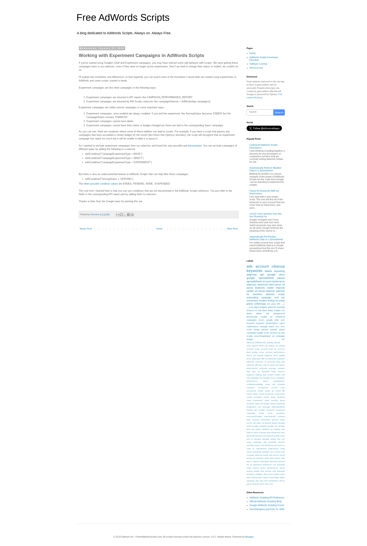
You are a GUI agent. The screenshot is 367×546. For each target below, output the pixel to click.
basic (273, 371)
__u (248, 307)
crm (283, 310)
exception (280, 413)
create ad (269, 391)
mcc (277, 326)
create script (269, 397)
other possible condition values (101, 183)
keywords (254, 271)
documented (194, 145)
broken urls (280, 375)
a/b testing (270, 346)
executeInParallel (254, 416)
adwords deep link (276, 362)
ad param (260, 291)
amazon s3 (252, 310)
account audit (253, 349)
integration (275, 432)
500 (283, 339)
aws (248, 371)
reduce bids (279, 458)
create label (279, 394)
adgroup (252, 274)
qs (254, 458)
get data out (258, 423)
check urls (270, 384)
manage (257, 439)
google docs (276, 274)
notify (282, 449)
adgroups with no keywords (264, 359)
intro (283, 432)
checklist (281, 384)
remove (273, 333)
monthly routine (253, 445)
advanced (262, 284)
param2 (273, 329)
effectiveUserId (278, 407)
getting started (271, 423)
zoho (262, 484)
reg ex (249, 461)
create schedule (254, 397)
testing (254, 477)
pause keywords (256, 287)
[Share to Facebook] (129, 214)
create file (280, 391)
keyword (251, 323)
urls (261, 481)
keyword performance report (270, 323)
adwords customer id (256, 362)
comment (251, 388)
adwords (270, 291)
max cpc (281, 439)
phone (276, 455)
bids (264, 375)
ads (250, 266)
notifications (273, 449)
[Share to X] (125, 214)
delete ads (262, 313)
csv (276, 300)
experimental (269, 416)
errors (261, 320)
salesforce (257, 465)
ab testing (280, 346)
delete (249, 313)
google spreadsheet (260, 277)
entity (261, 413)
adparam (281, 359)
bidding (258, 375)
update (250, 291)
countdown (251, 391)
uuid (265, 481)
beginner (250, 375)
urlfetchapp (260, 304)
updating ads (253, 481)
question (260, 458)
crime (249, 400)
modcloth (272, 442)
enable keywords (266, 410)
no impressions (260, 449)
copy (283, 388)
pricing (249, 458)
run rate (281, 333)
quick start (269, 458)
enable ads (252, 410)
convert (274, 388)
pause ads (268, 455)
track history (263, 477)
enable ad (266, 317)
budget (277, 310)
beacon (281, 371)
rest (283, 461)
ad (252, 307)
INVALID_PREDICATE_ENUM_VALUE (263, 343)
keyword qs (260, 436)
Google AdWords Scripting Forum (266, 505)
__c (283, 304)
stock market (274, 474)
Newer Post (86, 228)
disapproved (279, 313)
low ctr (250, 439)
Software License (258, 64)
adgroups (252, 284)
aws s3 (256, 371)
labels (268, 271)
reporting (279, 271)
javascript (251, 436)
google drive (272, 320)
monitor (281, 442)
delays (267, 404)
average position (277, 368)
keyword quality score (275, 436)
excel (270, 413)
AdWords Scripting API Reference (266, 497)
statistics (259, 474)
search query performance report (269, 468)
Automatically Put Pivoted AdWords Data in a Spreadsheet (266, 238)
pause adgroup (255, 455)
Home (159, 228)
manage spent (267, 326)
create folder (252, 394)
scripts (250, 336)
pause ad (280, 284)
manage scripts (269, 439)
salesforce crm (269, 465)
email (282, 300)
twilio (277, 477)
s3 (251, 465)
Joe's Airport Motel (255, 346)
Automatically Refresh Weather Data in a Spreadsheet (265, 169)
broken (271, 375)
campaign (266, 297)
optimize (265, 452)
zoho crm (269, 484)
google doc (273, 426)
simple (257, 471)
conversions (263, 388)
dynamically (252, 317)
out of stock (275, 452)
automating (252, 297)
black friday (267, 310)
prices (282, 455)
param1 (264, 329)
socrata (268, 471)
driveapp (266, 407)
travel (271, 477)
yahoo (282, 481)
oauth (249, 452)
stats (266, 474)
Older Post (232, 228)
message (257, 442)
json (283, 320)
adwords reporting (276, 307)
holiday (277, 429)
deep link (259, 404)
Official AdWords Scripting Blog (265, 501)
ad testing (258, 355)
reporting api (275, 461)
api (262, 274)
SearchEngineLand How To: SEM (266, 509)
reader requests (276, 287)
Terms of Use (256, 68)
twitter (282, 477)
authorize (263, 368)
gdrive (250, 304)
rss (248, 465)
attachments (252, 368)
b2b (259, 310)
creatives (281, 397)
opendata (257, 452)
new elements (267, 445)
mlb (264, 442)
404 (278, 304)
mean (249, 442)
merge (257, 329)
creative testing (266, 300)
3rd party (271, 304)
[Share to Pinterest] (132, 214)
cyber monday (271, 400)
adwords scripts (275, 294)
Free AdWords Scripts (123, 17)
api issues (280, 365)
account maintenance (273, 281)
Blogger (249, 536)
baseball (265, 371)
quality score (263, 333)
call (248, 378)
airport (272, 365)
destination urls (254, 407)
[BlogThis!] (121, 214)
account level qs (269, 349)
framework (265, 420)
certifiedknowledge (255, 384)
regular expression (261, 461)
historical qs (267, 429)
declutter (250, 404)
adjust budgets (260, 307)
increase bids (264, 432)
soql (274, 471)
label (271, 284)
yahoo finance (253, 484)
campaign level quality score (262, 378)
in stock (255, 432)
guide (258, 429)
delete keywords (277, 404)
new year (278, 445)
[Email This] (118, 214)
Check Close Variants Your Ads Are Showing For (265, 215)
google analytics (259, 426)
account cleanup (270, 266)
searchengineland (262, 336)
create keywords (266, 394)
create (260, 391)
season (250, 471)
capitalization (279, 381)
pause (281, 277)
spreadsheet (254, 281)
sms (262, 471)
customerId (258, 400)
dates (282, 400)
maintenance (252, 326)
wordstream (273, 481)
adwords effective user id (258, 365)
